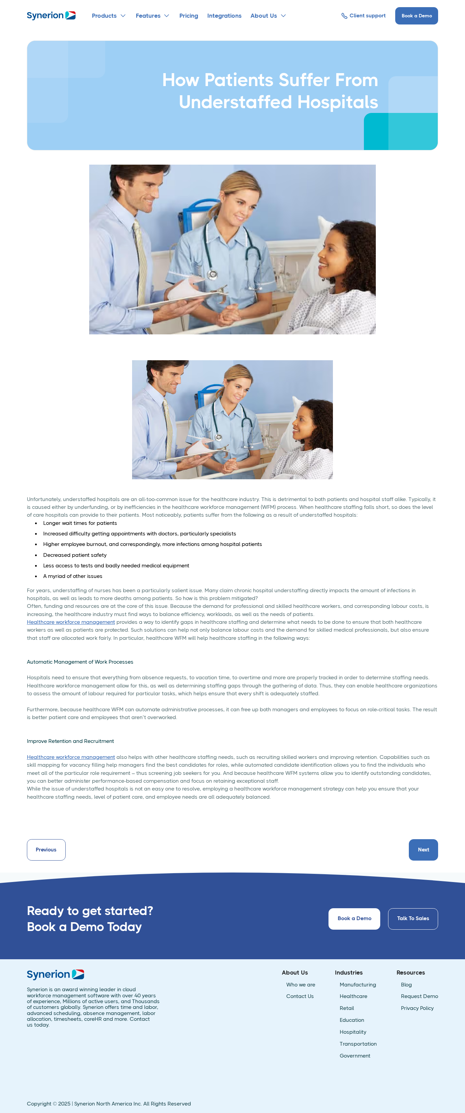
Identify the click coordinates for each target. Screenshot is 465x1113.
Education (352, 1020)
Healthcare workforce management (71, 622)
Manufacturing (358, 985)
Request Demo (419, 996)
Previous (46, 850)
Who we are (300, 985)
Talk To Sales (413, 918)
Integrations (224, 15)
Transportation (358, 1044)
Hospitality (353, 1032)
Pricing (188, 15)
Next (423, 850)
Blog (406, 985)
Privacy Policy (417, 1008)
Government (355, 1056)
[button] (109, 16)
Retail (347, 1008)
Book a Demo (417, 15)
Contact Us (300, 996)
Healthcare (353, 996)
